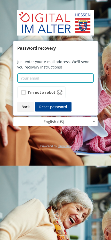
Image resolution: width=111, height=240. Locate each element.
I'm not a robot (41, 92)
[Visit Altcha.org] (59, 92)
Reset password (53, 106)
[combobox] (55, 121)
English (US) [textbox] (54, 121)
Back (25, 106)
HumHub (64, 146)
